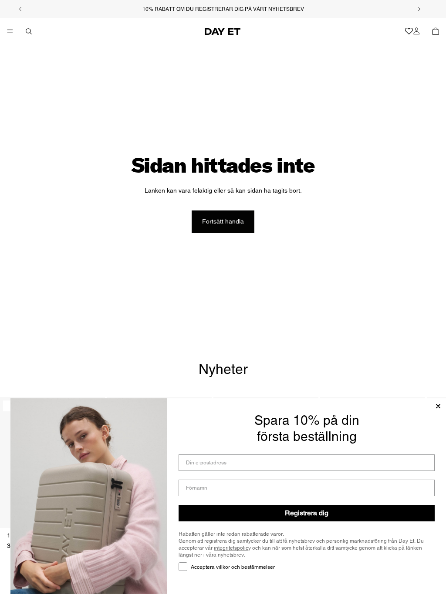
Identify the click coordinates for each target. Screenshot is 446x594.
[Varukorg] (435, 31)
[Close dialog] (438, 406)
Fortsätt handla (223, 221)
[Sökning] (28, 31)
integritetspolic (231, 548)
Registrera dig (306, 513)
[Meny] (10, 31)
